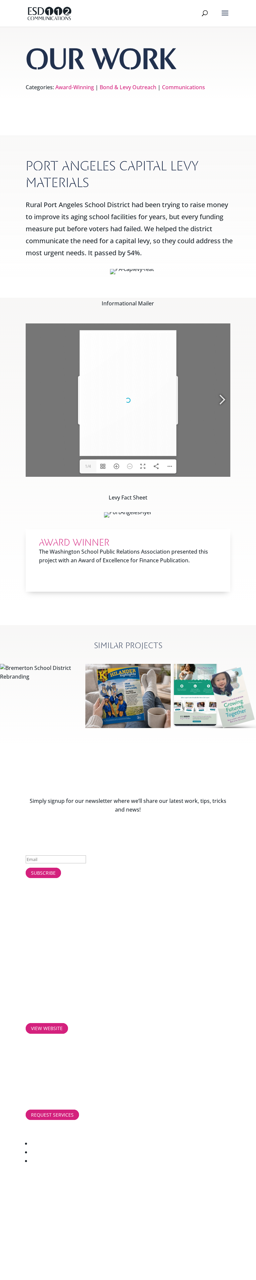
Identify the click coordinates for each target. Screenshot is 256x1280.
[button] (225, 17)
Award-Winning (74, 87)
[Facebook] (130, 1143)
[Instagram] (130, 1152)
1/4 (88, 466)
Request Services (52, 1115)
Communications (183, 87)
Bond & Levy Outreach (128, 87)
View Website (47, 1028)
